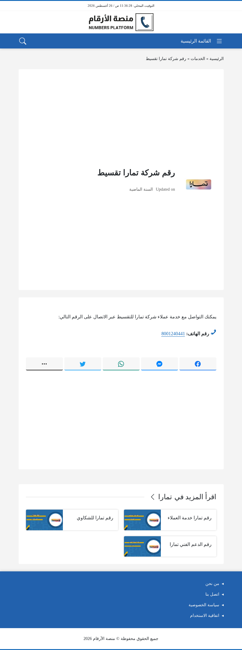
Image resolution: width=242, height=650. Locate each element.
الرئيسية (217, 58)
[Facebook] (197, 363)
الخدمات (198, 58)
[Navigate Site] (201, 41)
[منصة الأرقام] (121, 22)
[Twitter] (82, 363)
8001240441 (173, 333)
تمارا (165, 497)
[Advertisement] (121, 118)
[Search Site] (23, 41)
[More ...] (44, 363)
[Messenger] (159, 363)
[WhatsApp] (121, 363)
